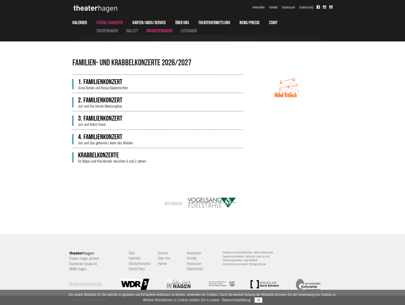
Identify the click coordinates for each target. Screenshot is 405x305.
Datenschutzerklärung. (236, 300)
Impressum (288, 7)
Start (273, 22)
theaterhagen (107, 30)
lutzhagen (188, 30)
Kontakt (273, 7)
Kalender (79, 22)
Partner (162, 263)
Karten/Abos (137, 269)
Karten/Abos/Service (149, 22)
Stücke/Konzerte (109, 22)
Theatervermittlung (214, 22)
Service (163, 253)
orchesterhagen (159, 30)
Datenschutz (306, 7)
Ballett (132, 30)
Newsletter (258, 7)
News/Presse (250, 22)
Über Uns (182, 22)
